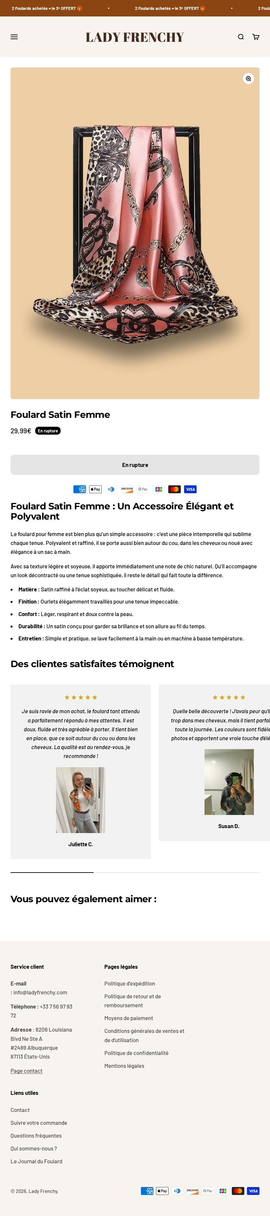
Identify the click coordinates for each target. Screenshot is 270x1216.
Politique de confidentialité (136, 1052)
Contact (20, 1109)
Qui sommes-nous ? (34, 1148)
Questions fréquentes (36, 1135)
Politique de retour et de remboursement (132, 1000)
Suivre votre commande (39, 1122)
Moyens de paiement (128, 1017)
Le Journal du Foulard (36, 1161)
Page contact (26, 1070)
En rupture (135, 464)
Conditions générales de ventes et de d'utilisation (144, 1035)
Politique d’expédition (129, 983)
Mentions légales (124, 1065)
